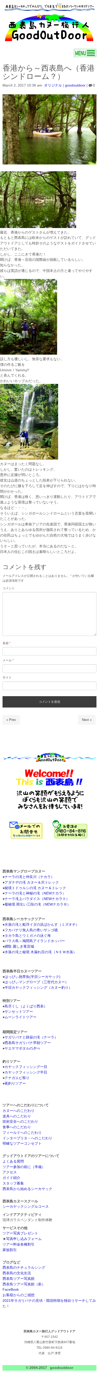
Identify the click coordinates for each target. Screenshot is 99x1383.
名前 (7, 643)
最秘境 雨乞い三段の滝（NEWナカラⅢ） (38, 904)
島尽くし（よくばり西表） (26, 1006)
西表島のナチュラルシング (24, 1267)
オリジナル (53, 85)
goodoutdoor (75, 85)
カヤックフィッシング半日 (26, 1072)
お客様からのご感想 (19, 1295)
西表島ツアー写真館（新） (24, 1284)
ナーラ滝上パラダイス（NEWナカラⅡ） (37, 899)
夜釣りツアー (15, 1083)
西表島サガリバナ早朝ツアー (28, 1043)
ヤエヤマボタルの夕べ (22, 1048)
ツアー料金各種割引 (19, 1244)
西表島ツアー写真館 (19, 1279)
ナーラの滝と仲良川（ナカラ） (29, 877)
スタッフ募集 (13, 1183)
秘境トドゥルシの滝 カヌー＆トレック (35, 888)
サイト (7, 677)
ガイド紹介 (11, 1178)
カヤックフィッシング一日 (26, 1067)
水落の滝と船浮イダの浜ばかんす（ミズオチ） (42, 924)
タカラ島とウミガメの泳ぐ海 (28, 936)
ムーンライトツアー (21, 1017)
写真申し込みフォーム (24, 1239)
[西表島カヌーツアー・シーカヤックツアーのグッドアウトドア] (49, 42)
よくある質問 (13, 1161)
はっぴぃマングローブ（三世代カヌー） (37, 982)
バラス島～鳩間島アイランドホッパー (35, 941)
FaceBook (11, 1289)
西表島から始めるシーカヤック (27, 1189)
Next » (87, 720)
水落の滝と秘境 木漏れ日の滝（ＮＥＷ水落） (41, 952)
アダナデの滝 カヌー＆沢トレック (32, 882)
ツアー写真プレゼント (20, 1233)
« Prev (11, 720)
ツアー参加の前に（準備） (24, 1167)
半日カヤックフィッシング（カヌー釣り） (38, 988)
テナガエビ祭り (17, 1078)
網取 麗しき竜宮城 (19, 946)
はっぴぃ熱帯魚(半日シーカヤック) (32, 977)
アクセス (10, 1172)
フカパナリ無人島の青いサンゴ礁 (31, 930)
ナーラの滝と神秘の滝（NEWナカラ (33, 893)
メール (8, 660)
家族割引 (10, 1250)
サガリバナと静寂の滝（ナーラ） (31, 1037)
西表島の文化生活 (17, 1273)
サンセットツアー (19, 1011)
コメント (9, 588)
